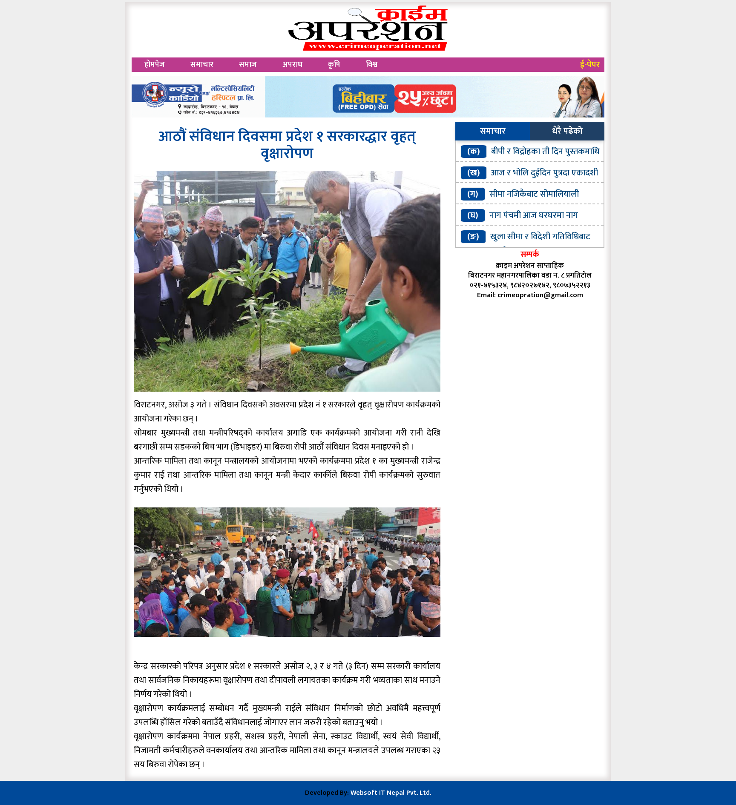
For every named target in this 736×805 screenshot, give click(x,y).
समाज (248, 64)
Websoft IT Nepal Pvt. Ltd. (391, 793)
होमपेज (154, 64)
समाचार (201, 64)
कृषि (334, 64)
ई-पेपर (590, 64)
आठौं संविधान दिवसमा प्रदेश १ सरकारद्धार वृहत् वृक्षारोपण (287, 145)
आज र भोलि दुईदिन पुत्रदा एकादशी (544, 173)
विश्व (371, 64)
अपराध (292, 64)
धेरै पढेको (567, 131)
